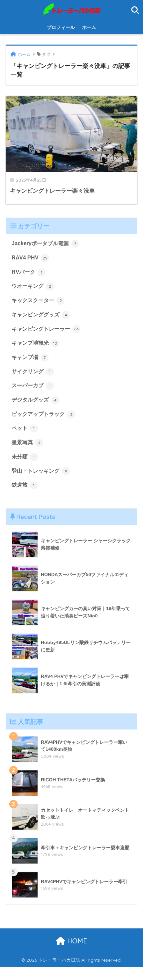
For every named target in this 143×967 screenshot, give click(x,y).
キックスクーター (37, 300)
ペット (23, 428)
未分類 (23, 456)
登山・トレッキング (39, 471)
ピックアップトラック (42, 414)
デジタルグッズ (34, 400)
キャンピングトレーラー (45, 329)
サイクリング (31, 371)
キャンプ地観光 (34, 343)
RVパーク (27, 272)
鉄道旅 (23, 485)
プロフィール (61, 27)
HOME (76, 941)
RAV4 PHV (30, 257)
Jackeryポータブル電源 (44, 243)
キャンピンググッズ (39, 314)
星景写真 (26, 442)
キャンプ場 (29, 357)
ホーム (89, 27)
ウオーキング (31, 286)
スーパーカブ (31, 385)
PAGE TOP (132, 932)
